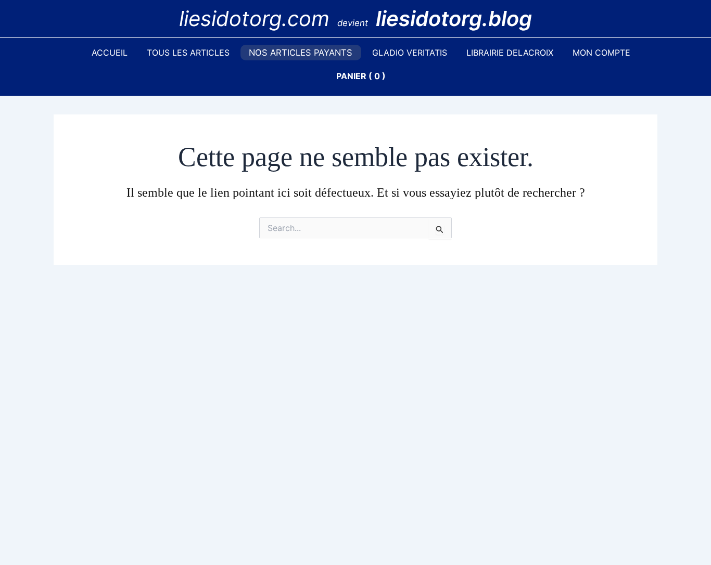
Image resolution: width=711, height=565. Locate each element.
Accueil (110, 52)
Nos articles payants (300, 52)
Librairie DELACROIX (509, 52)
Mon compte (601, 52)
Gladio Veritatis (409, 52)
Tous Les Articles (188, 52)
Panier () (361, 76)
